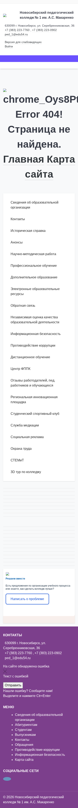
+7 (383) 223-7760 (17, 30)
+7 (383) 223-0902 (44, 30)
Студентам (23, 729)
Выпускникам (25, 734)
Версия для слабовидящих (23, 42)
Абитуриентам (26, 724)
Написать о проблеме (27, 599)
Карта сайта (24, 759)
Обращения (24, 744)
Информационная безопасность (40, 754)
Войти (9, 46)
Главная (23, 159)
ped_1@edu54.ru (16, 34)
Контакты (22, 739)
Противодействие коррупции (37, 749)
